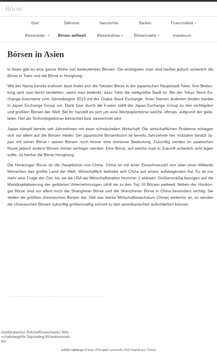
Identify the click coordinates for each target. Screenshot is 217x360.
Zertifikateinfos (13, 332)
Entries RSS (93, 350)
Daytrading (35, 337)
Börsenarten (35, 35)
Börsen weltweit (72, 35)
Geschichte (108, 22)
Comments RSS (119, 350)
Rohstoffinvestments (43, 332)
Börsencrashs (145, 35)
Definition (71, 22)
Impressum (182, 35)
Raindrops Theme (143, 350)
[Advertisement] (54, 256)
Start (35, 22)
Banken (145, 22)
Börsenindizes (108, 35)
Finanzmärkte (182, 22)
